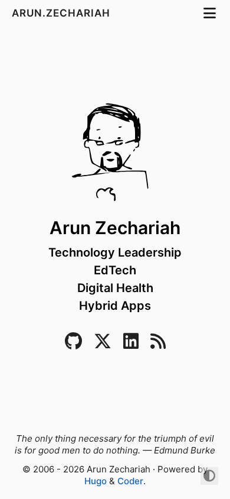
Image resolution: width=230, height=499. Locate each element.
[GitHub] (73, 344)
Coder (130, 481)
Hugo (95, 481)
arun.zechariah (62, 13)
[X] (102, 344)
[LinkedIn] (131, 344)
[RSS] (158, 344)
